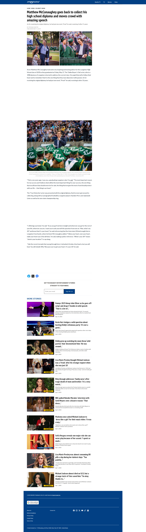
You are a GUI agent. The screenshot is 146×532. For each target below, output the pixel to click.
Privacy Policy (30, 515)
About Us (29, 510)
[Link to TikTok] (85, 511)
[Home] (33, 2)
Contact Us (52, 510)
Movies (110, 2)
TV (104, 2)
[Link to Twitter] (79, 510)
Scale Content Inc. (56, 495)
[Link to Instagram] (76, 510)
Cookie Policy (30, 518)
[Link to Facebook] (74, 510)
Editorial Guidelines (31, 513)
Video (116, 2)
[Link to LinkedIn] (88, 511)
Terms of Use (30, 521)
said (71, 180)
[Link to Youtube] (82, 510)
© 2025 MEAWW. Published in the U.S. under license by (39, 495)
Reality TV (97, 2)
